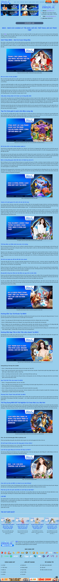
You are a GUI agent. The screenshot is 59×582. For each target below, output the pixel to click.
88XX (17, 541)
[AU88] (15, 579)
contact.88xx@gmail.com (51, 16)
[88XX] (6, 2)
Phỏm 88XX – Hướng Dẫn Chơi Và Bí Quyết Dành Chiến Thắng (35, 527)
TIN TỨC (37, 2)
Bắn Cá (26, 2)
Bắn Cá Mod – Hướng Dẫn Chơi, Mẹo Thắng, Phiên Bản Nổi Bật (49, 527)
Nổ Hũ (33, 2)
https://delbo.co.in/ (50, 10)
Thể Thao (22, 2)
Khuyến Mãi (42, 2)
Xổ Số (18, 2)
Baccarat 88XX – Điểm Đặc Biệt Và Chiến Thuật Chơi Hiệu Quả (20, 527)
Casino (30, 2)
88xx (15, 2)
